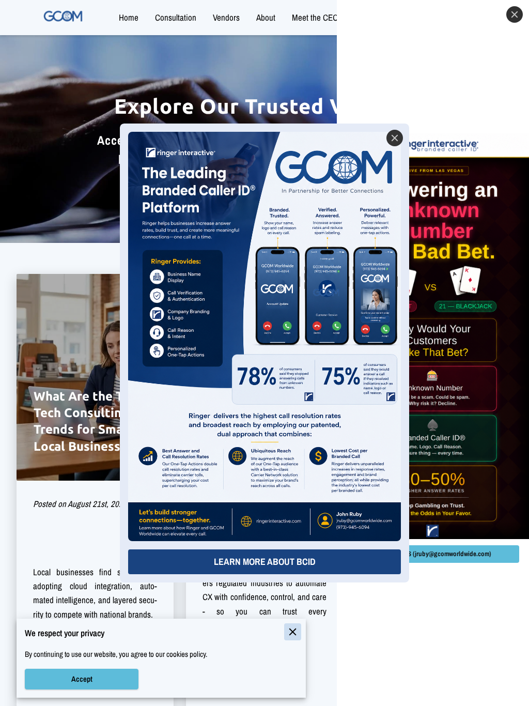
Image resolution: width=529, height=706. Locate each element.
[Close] (394, 138)
